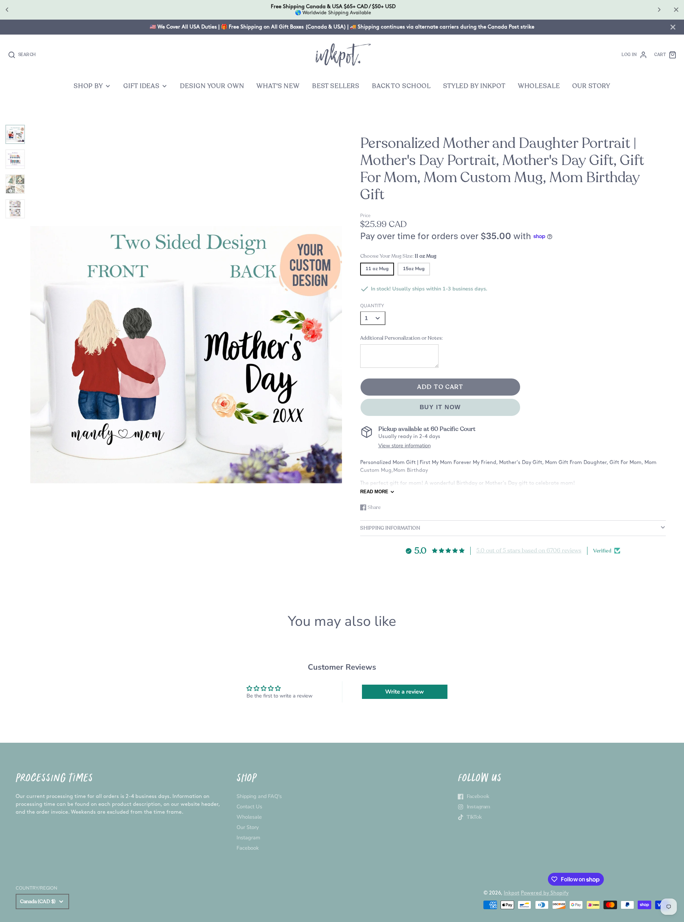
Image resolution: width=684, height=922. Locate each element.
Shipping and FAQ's (259, 796)
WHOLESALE (539, 86)
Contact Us (249, 806)
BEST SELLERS (335, 86)
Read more (374, 491)
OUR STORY (591, 86)
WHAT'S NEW (278, 86)
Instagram (248, 837)
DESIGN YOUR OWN (212, 86)
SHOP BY (88, 86)
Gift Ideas (141, 86)
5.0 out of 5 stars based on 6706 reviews (528, 551)
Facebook (248, 847)
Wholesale (249, 816)
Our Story (248, 827)
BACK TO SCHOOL (401, 86)
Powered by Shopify (545, 893)
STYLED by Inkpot (474, 86)
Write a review (404, 692)
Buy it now (440, 407)
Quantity (372, 306)
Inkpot (511, 893)
